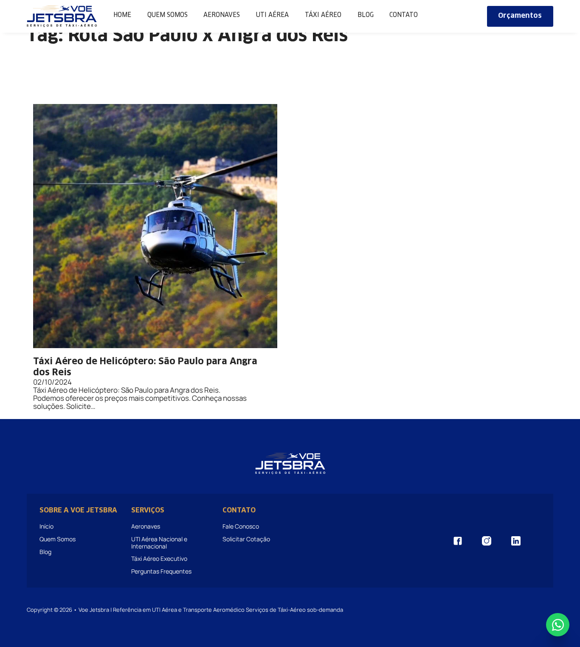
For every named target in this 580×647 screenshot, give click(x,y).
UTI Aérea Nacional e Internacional (159, 542)
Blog (366, 15)
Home (122, 15)
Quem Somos (167, 15)
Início (46, 526)
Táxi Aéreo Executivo (159, 558)
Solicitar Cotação (246, 539)
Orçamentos (520, 16)
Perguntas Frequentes (161, 571)
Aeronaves (221, 15)
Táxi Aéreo (323, 15)
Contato (403, 15)
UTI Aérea (272, 15)
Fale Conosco (240, 526)
